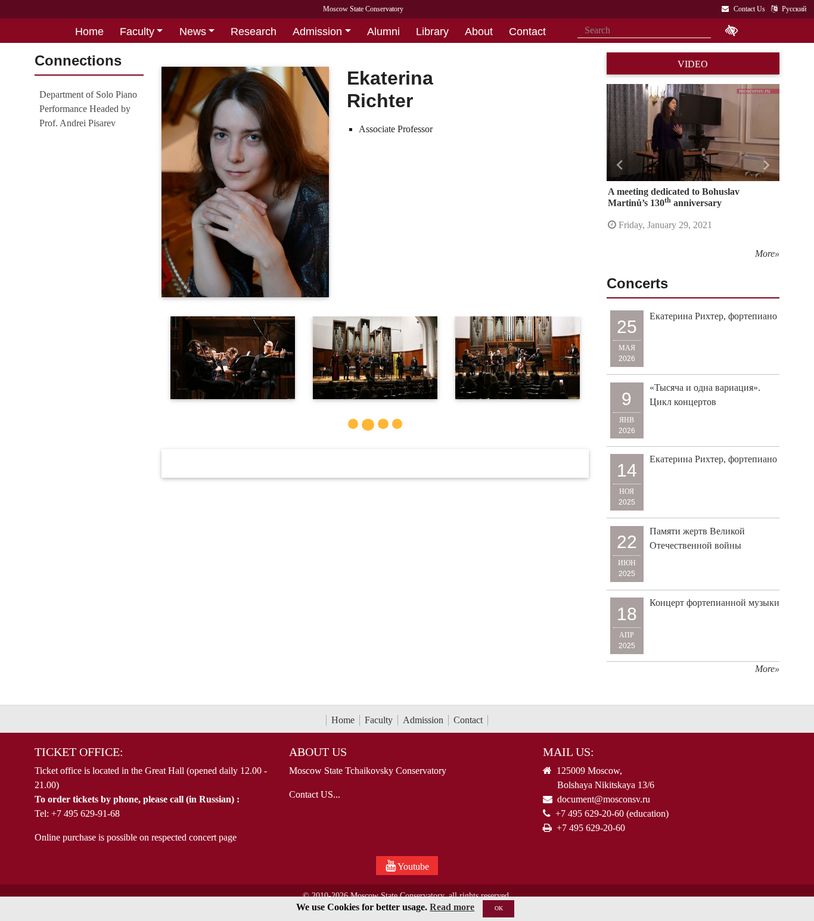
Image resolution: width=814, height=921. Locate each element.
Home (343, 720)
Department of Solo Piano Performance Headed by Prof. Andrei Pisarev (88, 108)
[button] (620, 165)
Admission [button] (317, 32)
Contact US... (314, 794)
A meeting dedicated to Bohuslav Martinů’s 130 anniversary (674, 197)
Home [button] (89, 32)
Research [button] (253, 32)
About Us (318, 751)
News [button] (192, 32)
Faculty (379, 720)
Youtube (412, 866)
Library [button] (432, 32)
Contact (468, 720)
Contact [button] (527, 32)
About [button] (479, 32)
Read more (452, 907)
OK (499, 908)
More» (767, 253)
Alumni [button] (383, 32)
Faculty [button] (137, 32)
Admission (423, 720)
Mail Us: (568, 751)
